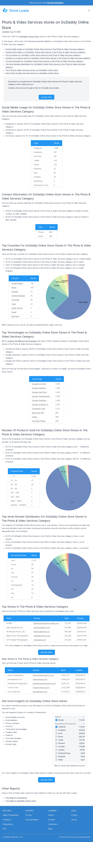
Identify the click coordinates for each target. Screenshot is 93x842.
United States (17, 283)
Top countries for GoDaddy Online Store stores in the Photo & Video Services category (43, 55)
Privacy (74, 815)
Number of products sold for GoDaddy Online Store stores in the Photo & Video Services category (48, 58)
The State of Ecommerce (16, 798)
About (51, 815)
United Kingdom (18, 296)
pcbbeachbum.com (42, 636)
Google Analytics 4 (40, 404)
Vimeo (34, 417)
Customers (53, 824)
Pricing (28, 815)
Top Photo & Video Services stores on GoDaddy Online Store (31, 70)
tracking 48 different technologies (22, 341)
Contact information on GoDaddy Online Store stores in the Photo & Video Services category (45, 52)
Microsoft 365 (38, 413)
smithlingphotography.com (44, 683)
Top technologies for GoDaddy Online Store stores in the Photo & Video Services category (44, 61)
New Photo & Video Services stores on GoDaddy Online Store (32, 73)
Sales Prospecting (10, 815)
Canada (14, 291)
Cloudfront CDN (39, 384)
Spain (13, 287)
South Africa (16, 308)
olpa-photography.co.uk (43, 675)
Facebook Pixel (38, 408)
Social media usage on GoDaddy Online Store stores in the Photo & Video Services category (45, 49)
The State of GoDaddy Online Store (20, 801)
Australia (15, 300)
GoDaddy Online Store (29, 36)
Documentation (32, 819)
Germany (15, 316)
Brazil (13, 312)
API (4, 829)
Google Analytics (39, 400)
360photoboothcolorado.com (46, 623)
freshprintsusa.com (41, 687)
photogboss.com (40, 679)
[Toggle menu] (89, 10)
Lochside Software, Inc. (13, 837)
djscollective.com (40, 692)
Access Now (46, 97)
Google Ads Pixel (39, 392)
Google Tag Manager (41, 396)
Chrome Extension (55, 3)
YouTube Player (39, 421)
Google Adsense (39, 388)
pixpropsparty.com (42, 627)
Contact (51, 819)
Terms (74, 819)
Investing (6, 819)
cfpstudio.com (40, 640)
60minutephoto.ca (41, 631)
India (13, 304)
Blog (50, 829)
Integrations (8, 824)
